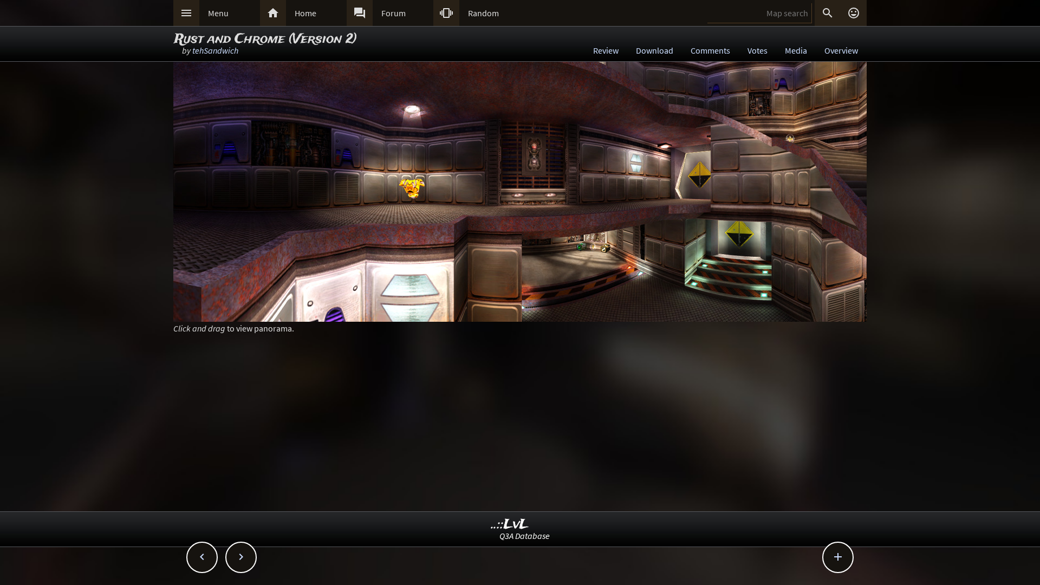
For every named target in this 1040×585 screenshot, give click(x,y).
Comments (710, 50)
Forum (393, 13)
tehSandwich (215, 50)
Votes (758, 50)
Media (796, 50)
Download (654, 50)
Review (606, 50)
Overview (841, 50)
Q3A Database (524, 535)
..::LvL (510, 524)
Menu (218, 13)
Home (305, 13)
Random (483, 13)
